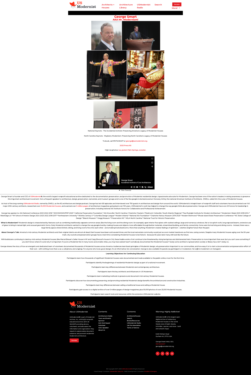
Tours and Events (104, 318)
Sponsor (101, 321)
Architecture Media (105, 316)
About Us (101, 330)
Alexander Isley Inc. (117, 371)
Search (158, 5)
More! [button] (175, 8)
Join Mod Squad (104, 323)
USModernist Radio (143, 6)
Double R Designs (150, 371)
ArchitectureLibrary (126, 6)
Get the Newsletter (134, 325)
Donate (177, 4)
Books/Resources (133, 321)
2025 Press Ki (125, 145)
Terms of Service (133, 328)
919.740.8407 (160, 344)
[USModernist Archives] (83, 8)
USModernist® (127, 369)
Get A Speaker (103, 328)
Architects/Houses (133, 316)
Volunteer (101, 325)
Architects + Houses (108, 6)
